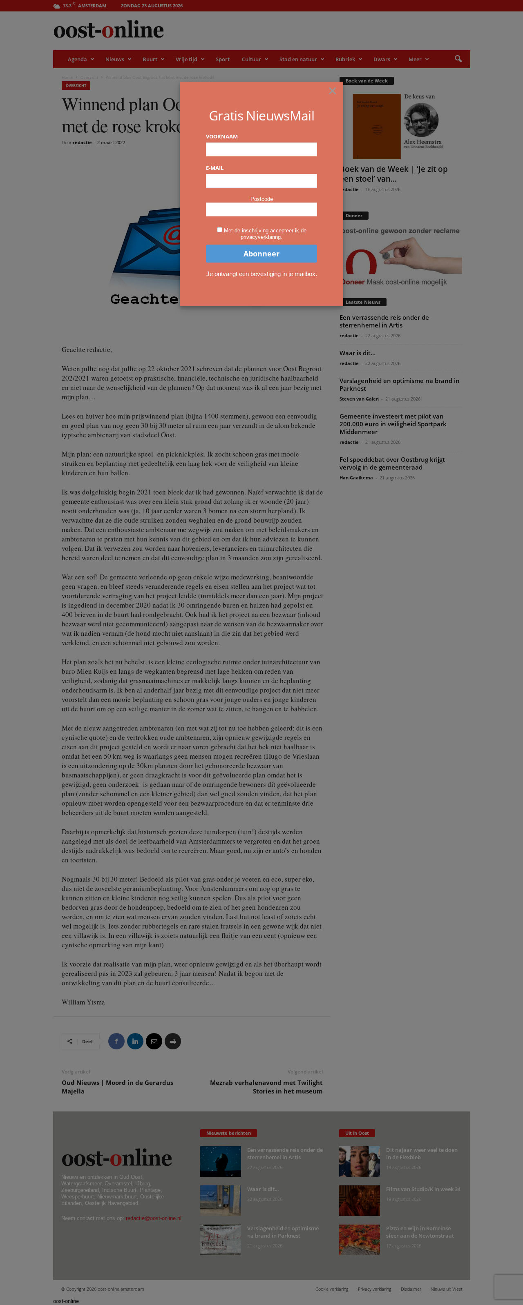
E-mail (215, 168)
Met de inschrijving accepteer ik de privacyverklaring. (265, 233)
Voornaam (222, 136)
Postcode (261, 199)
